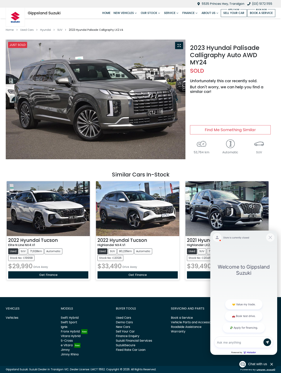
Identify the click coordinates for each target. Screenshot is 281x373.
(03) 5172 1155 (262, 4)
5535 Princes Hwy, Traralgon (223, 4)
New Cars (123, 327)
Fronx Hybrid (70, 331)
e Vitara (67, 345)
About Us (208, 13)
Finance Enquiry (127, 336)
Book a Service (261, 13)
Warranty (178, 331)
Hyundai (45, 30)
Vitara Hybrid (70, 336)
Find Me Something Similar (230, 129)
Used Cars (27, 30)
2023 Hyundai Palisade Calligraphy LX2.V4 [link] (96, 30)
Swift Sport (69, 322)
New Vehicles (124, 13)
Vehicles (12, 317)
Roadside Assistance (186, 327)
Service (169, 13)
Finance (188, 13)
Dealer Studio (266, 369)
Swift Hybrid (70, 317)
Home (106, 13)
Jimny (65, 350)
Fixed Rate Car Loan (130, 350)
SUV (59, 30)
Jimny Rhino (70, 354)
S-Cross (67, 340)
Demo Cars (124, 322)
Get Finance (48, 275)
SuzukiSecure (125, 345)
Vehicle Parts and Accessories (193, 322)
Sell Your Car (233, 13)
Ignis (64, 327)
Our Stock (149, 13)
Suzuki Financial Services (134, 340)
